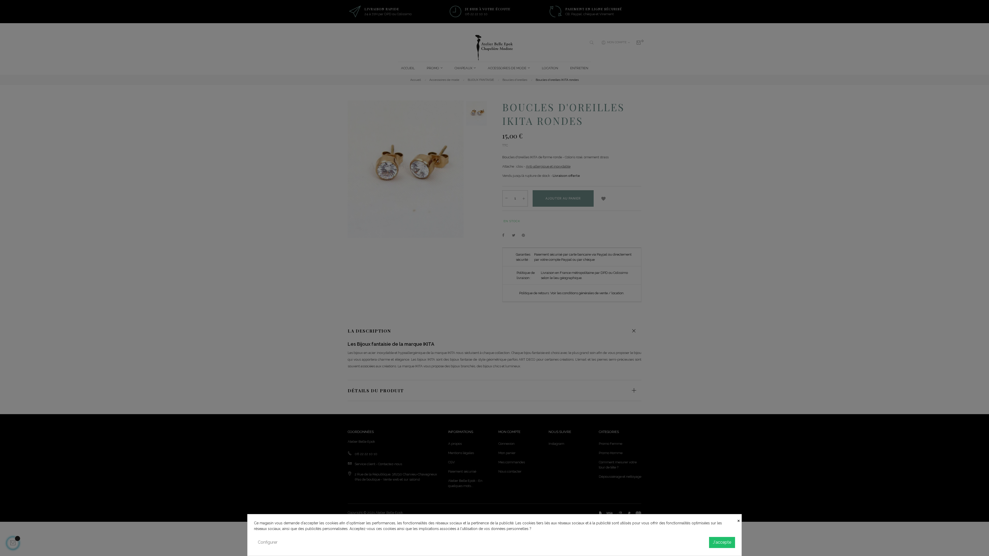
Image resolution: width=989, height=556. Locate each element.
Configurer (267, 542)
